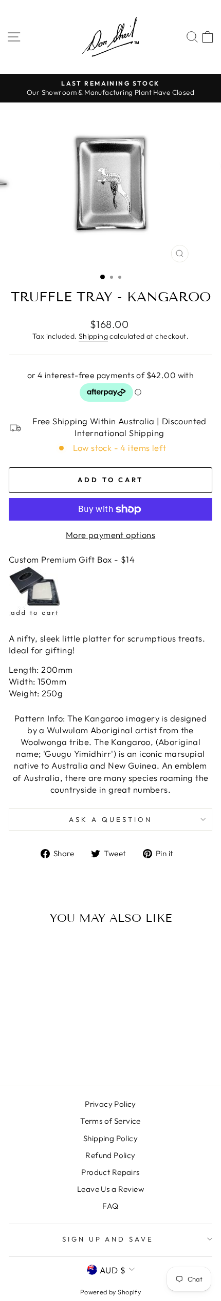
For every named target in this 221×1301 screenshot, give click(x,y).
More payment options (110, 534)
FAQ (110, 1206)
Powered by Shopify (110, 1292)
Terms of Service (110, 1121)
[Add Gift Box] (34, 613)
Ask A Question (110, 819)
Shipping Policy (110, 1138)
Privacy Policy (110, 1104)
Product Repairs (110, 1172)
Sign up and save (108, 1239)
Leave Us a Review (110, 1189)
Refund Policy (110, 1155)
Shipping (93, 336)
